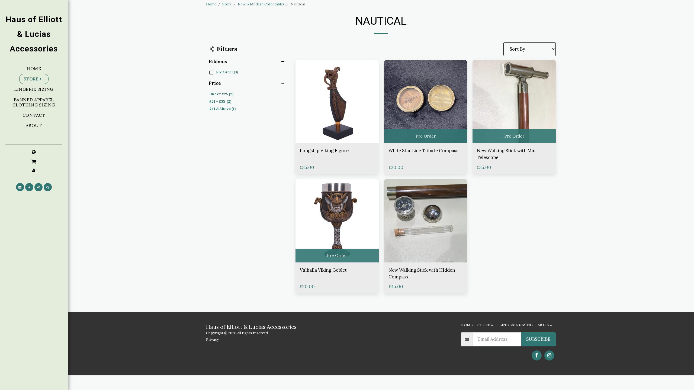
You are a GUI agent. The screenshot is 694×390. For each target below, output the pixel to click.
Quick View (337, 130)
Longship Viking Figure (324, 151)
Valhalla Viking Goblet (323, 270)
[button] (34, 161)
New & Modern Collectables (261, 4)
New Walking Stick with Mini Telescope (506, 154)
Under (221, 94)
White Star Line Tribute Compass (423, 151)
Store (227, 4)
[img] (337, 101)
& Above (222, 108)
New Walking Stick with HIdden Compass (421, 273)
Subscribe (538, 339)
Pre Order (426, 136)
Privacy (212, 339)
